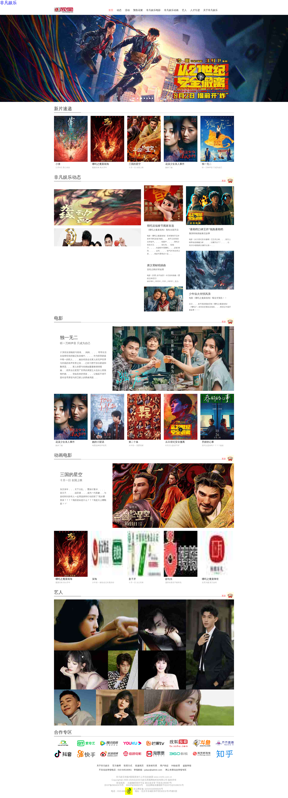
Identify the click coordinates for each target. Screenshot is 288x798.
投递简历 (139, 765)
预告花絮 (138, 10)
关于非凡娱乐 (210, 10)
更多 (224, 181)
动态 (119, 10)
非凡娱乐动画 (171, 10)
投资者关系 (152, 765)
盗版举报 (187, 765)
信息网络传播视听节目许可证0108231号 (165, 785)
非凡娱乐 (8, 2)
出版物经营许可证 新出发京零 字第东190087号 (150, 783)
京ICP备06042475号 (114, 785)
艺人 (184, 10)
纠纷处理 (175, 765)
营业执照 (120, 783)
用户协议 (164, 765)
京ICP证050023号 (134, 785)
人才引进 (195, 10)
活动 (127, 10)
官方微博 (116, 765)
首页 (110, 10)
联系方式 (128, 765)
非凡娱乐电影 (153, 10)
